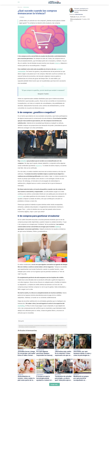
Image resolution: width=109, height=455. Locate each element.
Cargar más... (54, 384)
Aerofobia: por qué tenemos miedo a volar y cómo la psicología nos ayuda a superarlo (82, 353)
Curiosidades (76, 349)
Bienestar (20, 7)
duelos (57, 226)
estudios (23, 161)
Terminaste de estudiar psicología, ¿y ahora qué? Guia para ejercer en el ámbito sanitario (63, 378)
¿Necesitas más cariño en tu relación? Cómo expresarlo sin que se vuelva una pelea (63, 353)
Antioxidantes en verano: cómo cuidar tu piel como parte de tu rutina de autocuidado (26, 378)
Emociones (26, 7)
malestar (20, 196)
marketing (21, 306)
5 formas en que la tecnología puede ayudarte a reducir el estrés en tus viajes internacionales (43, 378)
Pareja (57, 349)
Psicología (21, 349)
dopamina (39, 165)
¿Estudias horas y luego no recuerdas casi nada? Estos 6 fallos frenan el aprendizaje (27, 353)
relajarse (57, 63)
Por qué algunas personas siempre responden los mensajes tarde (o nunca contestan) (45, 353)
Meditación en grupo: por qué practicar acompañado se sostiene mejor (81, 378)
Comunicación (40, 349)
